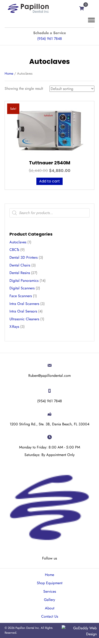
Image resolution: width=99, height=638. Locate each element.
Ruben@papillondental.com (49, 375)
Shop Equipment (49, 583)
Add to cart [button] (49, 181)
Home (9, 73)
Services (49, 591)
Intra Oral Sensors (23, 311)
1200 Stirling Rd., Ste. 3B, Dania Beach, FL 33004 (49, 424)
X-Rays (14, 326)
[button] (91, 20)
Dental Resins (19, 272)
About (49, 608)
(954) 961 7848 (49, 38)
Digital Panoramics (23, 280)
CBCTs (14, 249)
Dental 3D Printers (23, 257)
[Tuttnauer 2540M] (49, 130)
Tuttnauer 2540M (49, 163)
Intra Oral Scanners (24, 303)
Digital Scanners (22, 288)
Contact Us (49, 616)
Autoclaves (17, 242)
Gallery (49, 599)
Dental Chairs (19, 265)
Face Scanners (20, 296)
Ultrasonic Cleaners (24, 319)
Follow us (49, 558)
